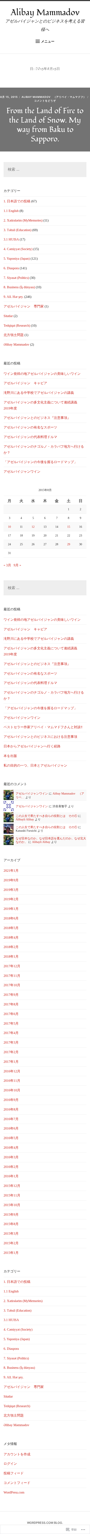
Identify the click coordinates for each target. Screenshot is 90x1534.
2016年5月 (11, 1138)
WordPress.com (14, 1492)
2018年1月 (11, 956)
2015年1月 (11, 1252)
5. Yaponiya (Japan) (17, 258)
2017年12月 (12, 966)
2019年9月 (11, 880)
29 (68, 544)
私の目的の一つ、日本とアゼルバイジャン (35, 765)
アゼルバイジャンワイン (22, 471)
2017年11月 (12, 975)
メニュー (47, 41)
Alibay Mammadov (45, 12)
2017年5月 (11, 1023)
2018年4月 (11, 937)
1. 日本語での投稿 (17, 201)
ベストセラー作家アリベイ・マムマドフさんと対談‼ (43, 727)
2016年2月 (11, 1167)
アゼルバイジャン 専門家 (24, 306)
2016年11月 (12, 1080)
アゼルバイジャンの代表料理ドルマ (30, 437)
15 (68, 526)
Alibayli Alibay (25, 819)
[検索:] (45, 169)
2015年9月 (11, 1214)
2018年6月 (11, 918)
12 (33, 526)
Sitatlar (8, 316)
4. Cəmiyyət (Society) (18, 249)
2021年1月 (11, 870)
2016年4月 (11, 1147)
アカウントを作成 (17, 1454)
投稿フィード (14, 1473)
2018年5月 (11, 928)
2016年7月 (11, 1119)
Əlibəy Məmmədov (16, 344)
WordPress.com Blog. (45, 1522)
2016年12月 (12, 1071)
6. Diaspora (11, 268)
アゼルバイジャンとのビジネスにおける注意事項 (40, 736)
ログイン (10, 1463)
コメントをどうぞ (45, 100)
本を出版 (10, 756)
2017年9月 (11, 994)
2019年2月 (11, 899)
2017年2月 (11, 1052)
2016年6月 (11, 1128)
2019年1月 (11, 909)
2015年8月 (11, 1224)
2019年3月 (11, 890)
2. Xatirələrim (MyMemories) (23, 220)
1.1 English (11, 211)
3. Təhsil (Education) (17, 230)
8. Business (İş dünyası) (19, 287)
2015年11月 (12, 1195)
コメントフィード (17, 1483)
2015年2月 (11, 1243)
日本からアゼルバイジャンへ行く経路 (32, 746)
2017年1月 (11, 1061)
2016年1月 (11, 1176)
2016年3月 (11, 1157)
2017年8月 (11, 1004)
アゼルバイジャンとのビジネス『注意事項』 (37, 417)
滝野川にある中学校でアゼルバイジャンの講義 (39, 392)
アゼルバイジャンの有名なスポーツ (30, 427)
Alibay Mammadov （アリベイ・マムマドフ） (54, 96)
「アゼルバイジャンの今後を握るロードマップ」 (40, 462)
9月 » (17, 565)
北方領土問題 (14, 335)
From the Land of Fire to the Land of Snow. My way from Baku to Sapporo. (45, 125)
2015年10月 (12, 1205)
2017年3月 (11, 1042)
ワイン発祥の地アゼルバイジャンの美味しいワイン (42, 373)
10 (9, 526)
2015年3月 (11, 1233)
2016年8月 (11, 1109)
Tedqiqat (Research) (17, 325)
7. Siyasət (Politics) (16, 278)
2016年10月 (12, 1090)
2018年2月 (11, 947)
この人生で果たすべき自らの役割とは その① (46, 815)
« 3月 (7, 565)
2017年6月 (11, 1014)
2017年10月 (12, 985)
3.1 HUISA (11, 239)
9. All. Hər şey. (13, 296)
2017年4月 (11, 1033)
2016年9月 (11, 1100)
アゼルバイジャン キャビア (25, 383)
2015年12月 (12, 1186)
